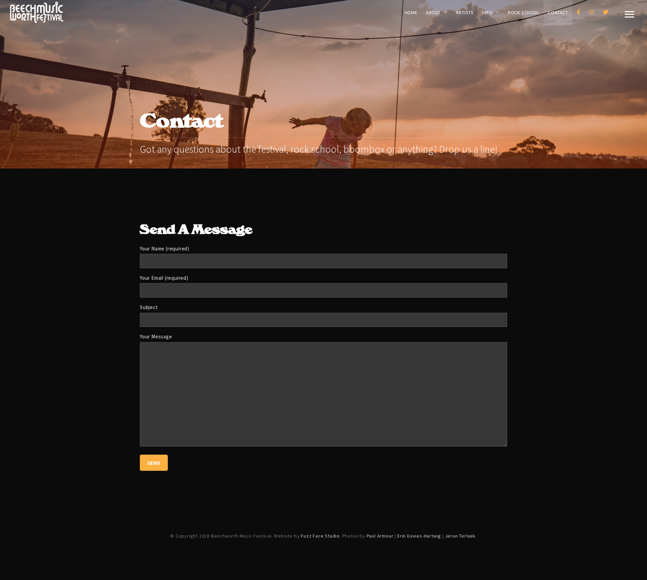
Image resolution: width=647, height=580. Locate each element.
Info (487, 12)
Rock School (523, 12)
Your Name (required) (164, 248)
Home (411, 12)
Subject (149, 307)
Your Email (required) (164, 278)
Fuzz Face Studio (320, 536)
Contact (558, 12)
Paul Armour (380, 536)
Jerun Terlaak (460, 536)
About (433, 12)
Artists (464, 12)
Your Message (156, 336)
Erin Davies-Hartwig (419, 536)
